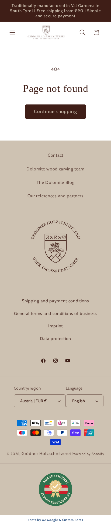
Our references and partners (55, 195)
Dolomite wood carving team (55, 169)
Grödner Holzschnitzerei (46, 453)
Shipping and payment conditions (55, 300)
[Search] (82, 32)
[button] (12, 32)
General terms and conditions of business (55, 313)
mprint (56, 325)
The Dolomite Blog (56, 182)
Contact (55, 155)
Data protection (55, 338)
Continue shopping (55, 111)
